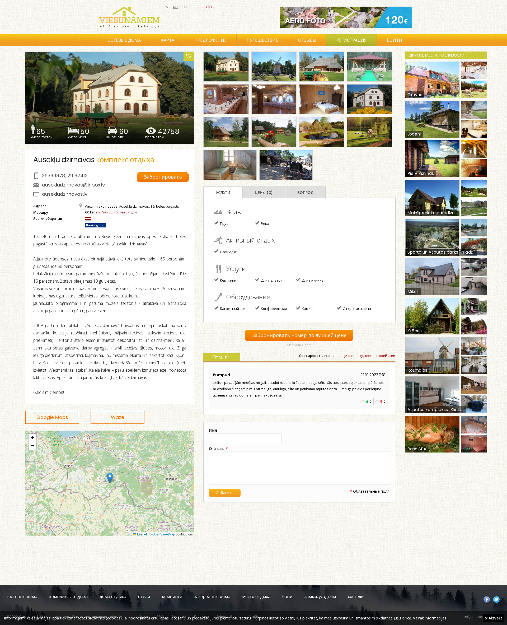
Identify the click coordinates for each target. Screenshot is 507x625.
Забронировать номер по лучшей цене (299, 335)
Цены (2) (264, 192)
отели (144, 597)
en (184, 7)
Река (264, 223)
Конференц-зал (273, 308)
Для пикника (312, 280)
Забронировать (163, 177)
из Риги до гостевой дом (116, 212)
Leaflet (141, 534)
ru (175, 7)
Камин (307, 308)
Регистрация (351, 40)
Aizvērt (494, 618)
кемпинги (172, 597)
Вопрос (305, 192)
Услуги (223, 192)
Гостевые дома (123, 40)
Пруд (223, 223)
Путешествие (262, 40)
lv (166, 7)
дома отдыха (113, 597)
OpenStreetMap (163, 534)
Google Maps (52, 417)
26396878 (53, 175)
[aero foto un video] (346, 17)
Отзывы (307, 40)
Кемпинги (227, 280)
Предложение (210, 40)
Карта (167, 40)
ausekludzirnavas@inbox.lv (73, 184)
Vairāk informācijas (429, 618)
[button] (109, 478)
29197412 (77, 175)
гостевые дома (22, 597)
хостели (356, 597)
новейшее (385, 355)
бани (287, 597)
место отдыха (256, 597)
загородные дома (212, 597)
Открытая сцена (356, 308)
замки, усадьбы (320, 597)
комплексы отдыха (68, 597)
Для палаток (271, 280)
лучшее (348, 355)
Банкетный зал (232, 308)
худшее (365, 355)
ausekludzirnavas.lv (64, 194)
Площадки (228, 251)
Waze (117, 417)
